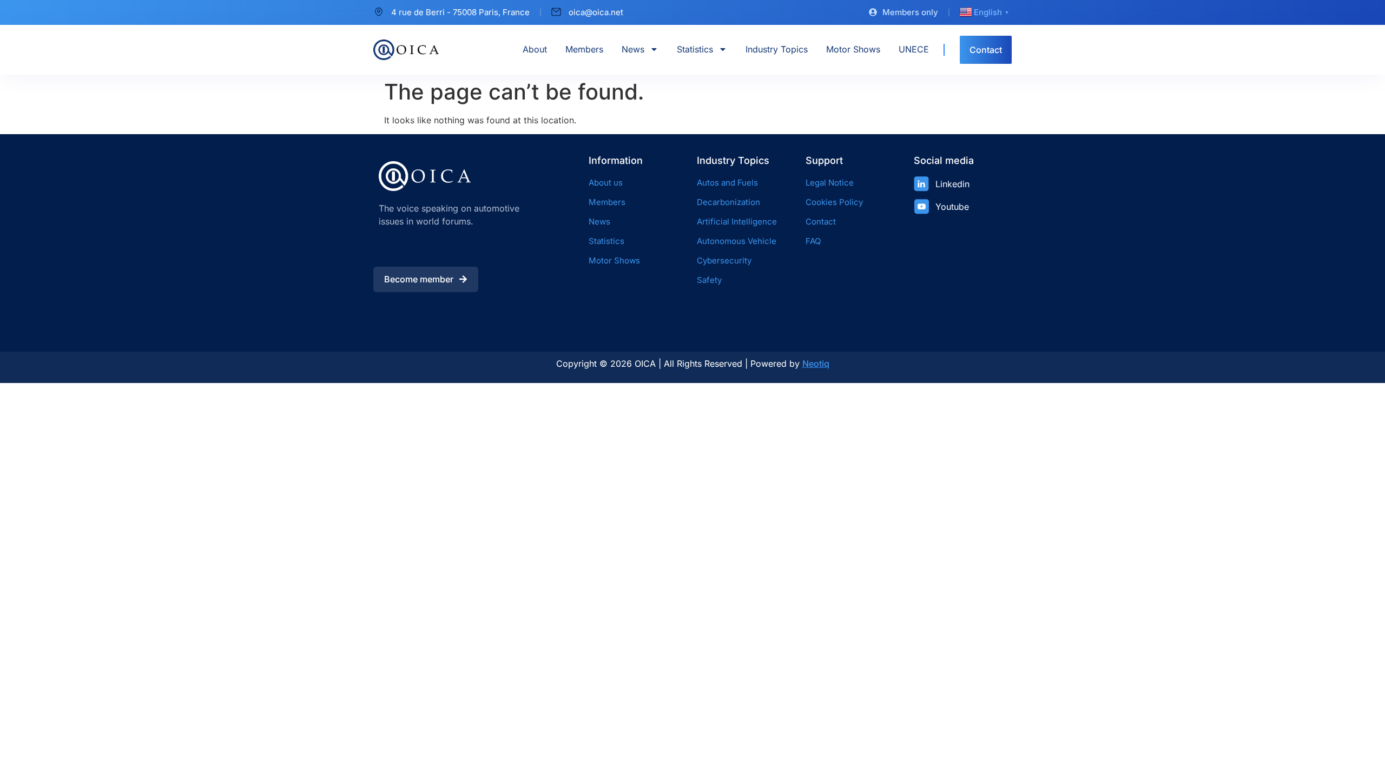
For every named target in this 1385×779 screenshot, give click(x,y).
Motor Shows (853, 49)
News (633, 49)
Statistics (695, 49)
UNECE (914, 49)
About (535, 49)
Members (584, 49)
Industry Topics (777, 49)
